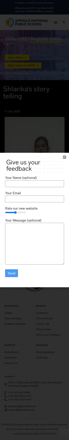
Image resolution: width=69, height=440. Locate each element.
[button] (64, 157)
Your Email (13, 193)
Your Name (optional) (21, 178)
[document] (34, 220)
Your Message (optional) (23, 220)
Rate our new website (21, 208)
